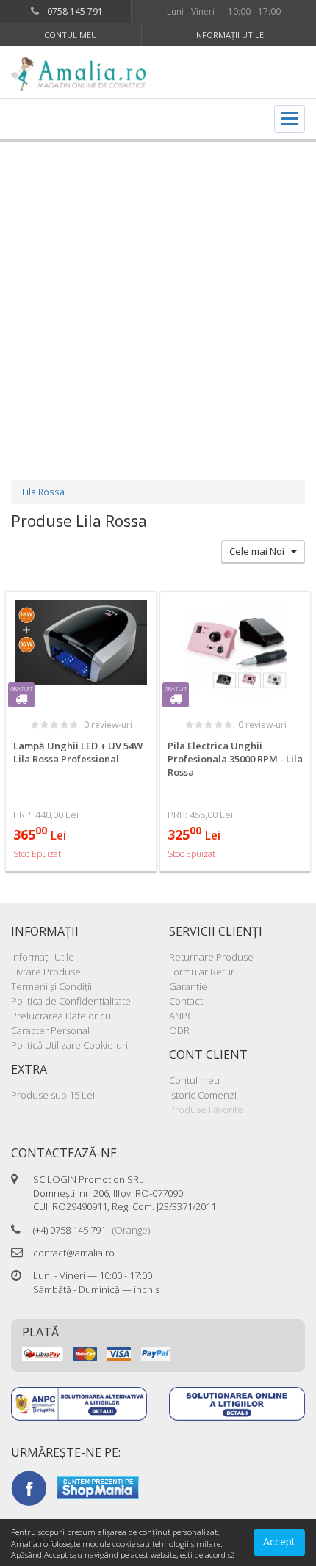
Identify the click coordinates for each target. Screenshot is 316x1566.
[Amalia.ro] (84, 74)
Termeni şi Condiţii (51, 986)
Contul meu (70, 34)
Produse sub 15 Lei (53, 1094)
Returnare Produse (211, 957)
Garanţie (188, 986)
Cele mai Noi (260, 551)
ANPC (181, 1015)
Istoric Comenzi (203, 1094)
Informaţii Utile (229, 34)
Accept (279, 1541)
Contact (186, 1001)
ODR (179, 1030)
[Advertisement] (158, 296)
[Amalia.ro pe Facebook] (28, 1486)
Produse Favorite (206, 1109)
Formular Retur (201, 971)
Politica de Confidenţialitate (71, 1001)
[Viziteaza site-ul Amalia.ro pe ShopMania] (98, 1486)
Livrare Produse (46, 971)
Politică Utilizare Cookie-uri (69, 1045)
